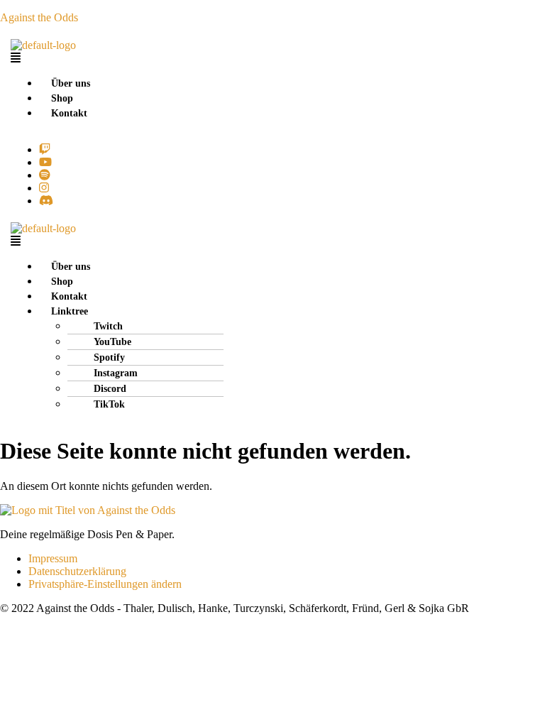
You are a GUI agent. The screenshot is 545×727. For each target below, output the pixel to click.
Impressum (52, 558)
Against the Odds (39, 17)
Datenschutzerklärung (77, 571)
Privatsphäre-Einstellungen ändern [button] (105, 584)
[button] (128, 58)
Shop (62, 98)
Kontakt (69, 113)
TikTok (109, 404)
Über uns (70, 83)
